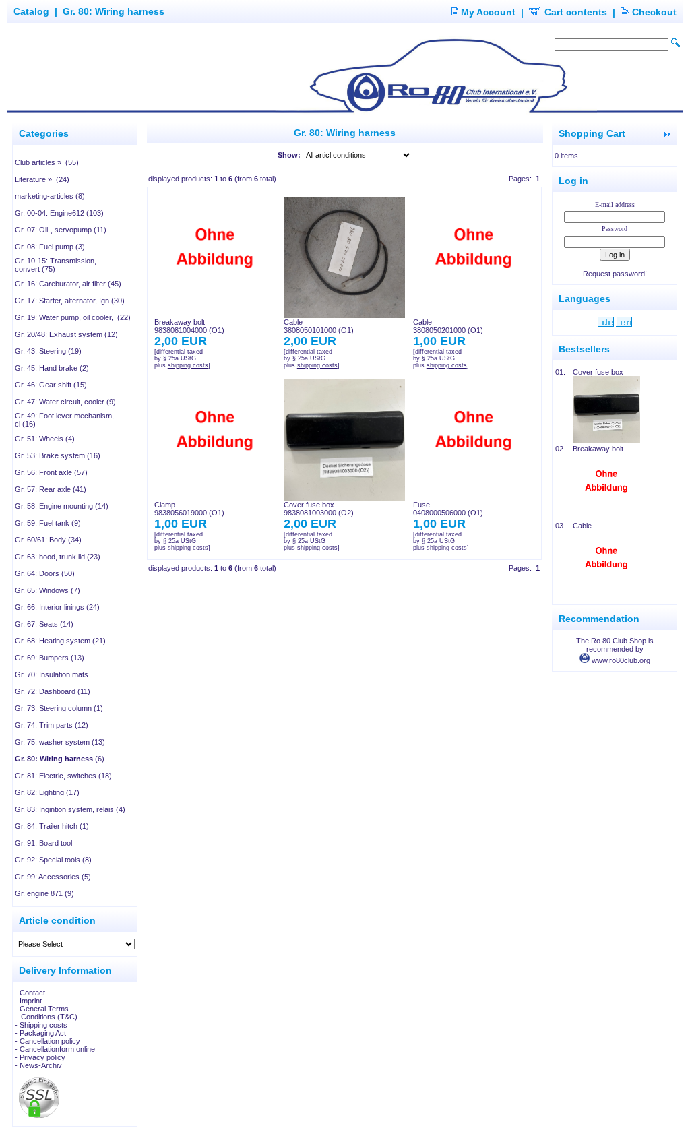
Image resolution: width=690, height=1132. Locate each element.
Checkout (653, 12)
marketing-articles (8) (50, 196)
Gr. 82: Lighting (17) (47, 792)
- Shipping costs (41, 1025)
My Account (486, 12)
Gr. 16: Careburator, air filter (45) (68, 284)
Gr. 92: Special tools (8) (53, 860)
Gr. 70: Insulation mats (51, 674)
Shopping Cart (592, 133)
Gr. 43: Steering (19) (48, 351)
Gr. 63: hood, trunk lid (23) (57, 557)
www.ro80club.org (620, 660)
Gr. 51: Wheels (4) (45, 439)
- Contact (30, 992)
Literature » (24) (42, 179)
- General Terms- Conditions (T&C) (46, 1013)
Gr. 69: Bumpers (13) (49, 658)
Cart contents (574, 12)
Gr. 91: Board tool (43, 843)
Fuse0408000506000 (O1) (448, 509)
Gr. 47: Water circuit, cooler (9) (65, 402)
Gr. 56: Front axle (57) (51, 472)
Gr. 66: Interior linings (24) (57, 607)
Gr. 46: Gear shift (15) (51, 385)
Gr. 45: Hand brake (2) (52, 368)
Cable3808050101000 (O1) (319, 326)
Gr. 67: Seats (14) (44, 624)
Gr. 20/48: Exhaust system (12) (66, 334)
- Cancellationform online (55, 1049)
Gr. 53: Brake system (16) (57, 455)
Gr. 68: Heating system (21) (60, 641)
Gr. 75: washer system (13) (60, 742)
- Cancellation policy (47, 1041)
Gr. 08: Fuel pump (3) (50, 247)
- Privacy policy (40, 1057)
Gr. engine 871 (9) (44, 893)
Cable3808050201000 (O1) (448, 326)
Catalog (31, 11)
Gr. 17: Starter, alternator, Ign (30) (70, 300)
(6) (59, 759)
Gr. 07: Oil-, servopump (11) (60, 230)
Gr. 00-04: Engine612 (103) (59, 213)
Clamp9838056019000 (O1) (189, 509)
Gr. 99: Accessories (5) (53, 877)
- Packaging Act (40, 1033)
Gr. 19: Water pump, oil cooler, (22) (73, 317)
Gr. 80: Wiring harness (113, 11)
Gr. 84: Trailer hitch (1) (52, 826)
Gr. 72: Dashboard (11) (52, 691)
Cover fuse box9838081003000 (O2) (319, 509)
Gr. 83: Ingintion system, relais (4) (70, 809)
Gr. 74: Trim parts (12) (51, 725)
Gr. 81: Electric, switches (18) (63, 776)
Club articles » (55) (47, 162)
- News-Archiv (38, 1065)
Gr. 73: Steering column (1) (59, 708)
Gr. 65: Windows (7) (47, 590)
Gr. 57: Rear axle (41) (50, 489)
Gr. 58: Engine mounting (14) (61, 506)
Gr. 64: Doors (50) (45, 573)
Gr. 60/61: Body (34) (48, 540)
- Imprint (28, 1001)
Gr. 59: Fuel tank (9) (48, 523)
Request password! (615, 274)
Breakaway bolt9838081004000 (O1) (189, 326)
